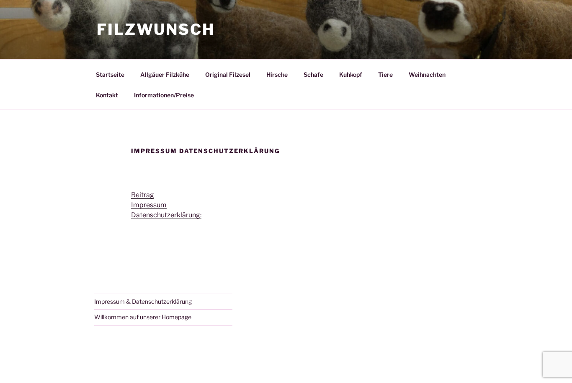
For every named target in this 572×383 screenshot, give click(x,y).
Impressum (149, 205)
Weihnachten (427, 74)
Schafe (313, 74)
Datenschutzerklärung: (166, 215)
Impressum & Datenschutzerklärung (143, 301)
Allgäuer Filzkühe (164, 74)
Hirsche (277, 74)
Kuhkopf (350, 74)
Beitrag (142, 195)
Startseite (110, 74)
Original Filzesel (227, 74)
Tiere (385, 74)
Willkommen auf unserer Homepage (142, 316)
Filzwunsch (156, 29)
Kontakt (107, 95)
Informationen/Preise (164, 95)
